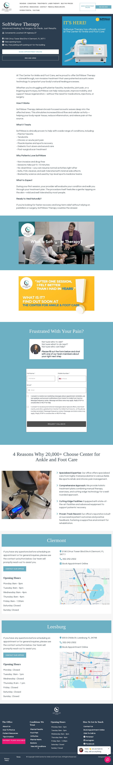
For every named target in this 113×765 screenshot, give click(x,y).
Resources (34, 7)
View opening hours (13, 42)
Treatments (42, 3)
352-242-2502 (69, 559)
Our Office (24, 7)
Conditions (31, 3)
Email (29, 385)
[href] (85, 586)
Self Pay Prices (67, 3)
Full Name (31, 373)
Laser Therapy (54, 3)
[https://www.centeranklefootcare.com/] (7, 7)
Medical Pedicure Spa (56, 7)
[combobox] (60, 379)
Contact (43, 7)
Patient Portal (25, 10)
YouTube (36, 10)
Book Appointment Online (75, 564)
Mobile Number (64, 373)
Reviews (23, 3)
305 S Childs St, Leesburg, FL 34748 (79, 638)
